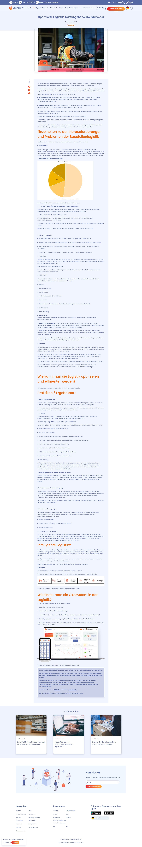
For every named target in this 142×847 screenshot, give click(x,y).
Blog (67, 814)
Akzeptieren (15, 842)
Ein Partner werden (21, 831)
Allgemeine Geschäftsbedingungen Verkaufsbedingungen (60, 820)
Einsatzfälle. (73, 690)
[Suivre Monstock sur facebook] (123, 2)
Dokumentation (70, 810)
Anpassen (18, 824)
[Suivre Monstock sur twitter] (131, 2)
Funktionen (32, 814)
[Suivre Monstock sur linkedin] (120, 2)
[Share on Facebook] (29, 94)
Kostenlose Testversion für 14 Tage (116, 9)
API (54, 826)
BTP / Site (57, 690)
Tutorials (55, 810)
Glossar (55, 814)
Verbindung (101, 8)
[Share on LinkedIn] (29, 90)
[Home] (15, 8)
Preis (61, 8)
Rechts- (68, 817)
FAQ (67, 826)
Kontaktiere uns (33, 827)
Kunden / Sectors (21, 814)
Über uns (18, 827)
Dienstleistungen (71, 8)
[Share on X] (29, 87)
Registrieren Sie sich (93, 787)
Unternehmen (87, 8)
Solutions (25, 8)
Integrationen (32, 824)
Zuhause (18, 810)
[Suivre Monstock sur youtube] (127, 2)
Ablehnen (7, 842)
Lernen (52, 8)
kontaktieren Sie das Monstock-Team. (70, 693)
